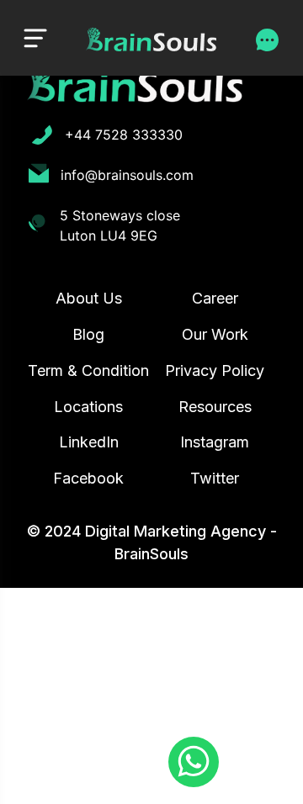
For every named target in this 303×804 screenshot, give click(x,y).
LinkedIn (89, 442)
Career (215, 298)
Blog (88, 334)
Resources (215, 406)
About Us (89, 298)
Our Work (215, 334)
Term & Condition (88, 370)
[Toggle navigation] (35, 37)
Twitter (214, 478)
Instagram (214, 442)
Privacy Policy (214, 370)
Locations (88, 406)
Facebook (88, 478)
